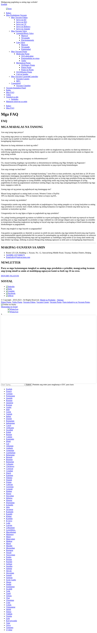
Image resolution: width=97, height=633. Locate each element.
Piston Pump (26, 67)
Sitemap (60, 300)
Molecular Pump (22, 54)
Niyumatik (25, 38)
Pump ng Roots (27, 70)
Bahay (8, 13)
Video (8, 95)
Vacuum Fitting (29, 302)
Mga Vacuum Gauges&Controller (24, 76)
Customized (16, 83)
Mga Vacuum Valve (19, 31)
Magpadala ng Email (9, 307)
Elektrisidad (26, 49)
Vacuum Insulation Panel (16, 88)
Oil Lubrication (27, 56)
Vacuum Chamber (23, 86)
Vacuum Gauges (22, 79)
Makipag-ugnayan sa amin (16, 101)
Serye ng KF (21, 20)
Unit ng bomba (22, 74)
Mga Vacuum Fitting (19, 17)
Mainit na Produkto (47, 300)
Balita (8, 90)
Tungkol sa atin (12, 97)
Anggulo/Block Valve (25, 33)
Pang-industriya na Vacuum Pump (76, 302)
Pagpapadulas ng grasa (30, 58)
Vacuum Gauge (42, 302)
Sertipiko (14, 99)
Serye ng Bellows (23, 26)
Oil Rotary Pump (28, 65)
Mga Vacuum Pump (19, 51)
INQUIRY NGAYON (10, 276)
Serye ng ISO (21, 22)
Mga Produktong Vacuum (16, 15)
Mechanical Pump (23, 63)
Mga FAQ (10, 92)
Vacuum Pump (56, 302)
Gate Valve (20, 42)
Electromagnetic (27, 40)
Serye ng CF (21, 24)
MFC (18, 81)
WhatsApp (14, 309)
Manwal (24, 36)
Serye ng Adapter (23, 29)
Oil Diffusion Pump (24, 72)
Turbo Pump (17, 302)
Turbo (23, 61)
